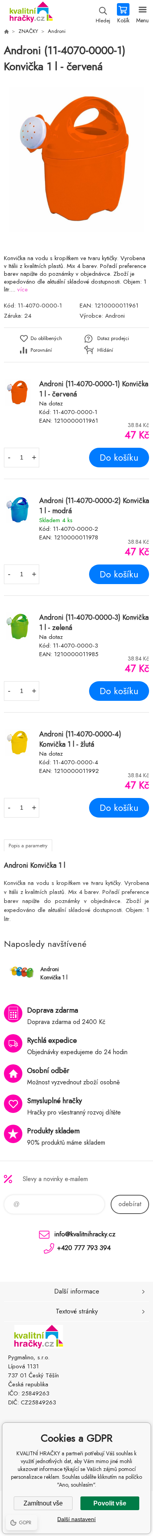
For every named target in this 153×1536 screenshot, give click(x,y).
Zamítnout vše (43, 1503)
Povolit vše (109, 1503)
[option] (76, 159)
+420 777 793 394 (84, 1247)
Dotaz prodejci (113, 338)
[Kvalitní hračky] (6, 31)
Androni (57, 31)
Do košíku (119, 457)
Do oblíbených (46, 338)
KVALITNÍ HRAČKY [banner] (31, 13)
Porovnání (41, 350)
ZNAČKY (28, 31)
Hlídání (105, 350)
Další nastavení (76, 1519)
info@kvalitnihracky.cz (84, 1234)
